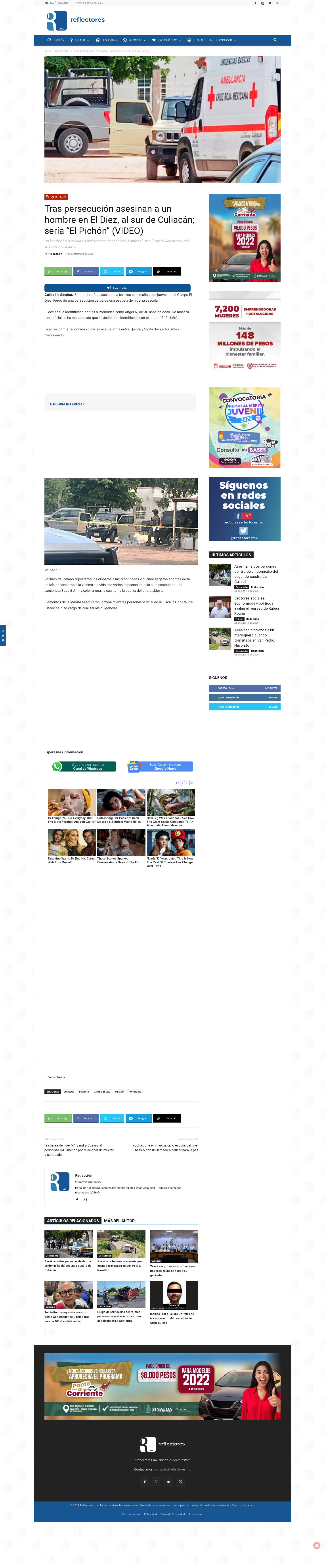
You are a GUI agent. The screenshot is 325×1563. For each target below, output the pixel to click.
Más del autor (119, 1220)
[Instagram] (262, 3)
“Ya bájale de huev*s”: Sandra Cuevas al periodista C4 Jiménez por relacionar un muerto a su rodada (79, 1150)
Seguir (273, 697)
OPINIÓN (59, 40)
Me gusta (271, 688)
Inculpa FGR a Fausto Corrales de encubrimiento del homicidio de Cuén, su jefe (172, 1318)
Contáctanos (197, 1514)
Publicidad (150, 1514)
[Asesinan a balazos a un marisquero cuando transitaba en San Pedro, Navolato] (121, 1244)
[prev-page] (47, 1331)
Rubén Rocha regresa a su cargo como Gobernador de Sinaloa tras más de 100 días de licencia (66, 1317)
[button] (275, 41)
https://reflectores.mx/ (88, 1181)
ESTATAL (80, 40)
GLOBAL (198, 40)
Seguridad (56, 197)
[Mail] (270, 3)
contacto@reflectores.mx (172, 1469)
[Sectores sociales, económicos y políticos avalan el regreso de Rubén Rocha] (220, 607)
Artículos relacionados (73, 1220)
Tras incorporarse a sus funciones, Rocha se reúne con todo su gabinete (173, 1271)
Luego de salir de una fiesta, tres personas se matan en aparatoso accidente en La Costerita (119, 1316)
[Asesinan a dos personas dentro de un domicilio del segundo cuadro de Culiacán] (68, 1244)
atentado (69, 1091)
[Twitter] (277, 3)
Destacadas (62, 51)
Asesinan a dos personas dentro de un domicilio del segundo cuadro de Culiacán (67, 1266)
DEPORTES (135, 40)
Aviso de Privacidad (173, 1514)
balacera (84, 1091)
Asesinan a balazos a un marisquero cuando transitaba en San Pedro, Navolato (120, 1266)
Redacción (56, 253)
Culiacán (156, 1260)
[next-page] (54, 1331)
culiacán (119, 1091)
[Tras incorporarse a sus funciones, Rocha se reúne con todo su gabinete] (174, 1246)
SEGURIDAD (109, 40)
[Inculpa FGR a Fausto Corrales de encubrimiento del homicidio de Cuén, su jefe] (174, 1295)
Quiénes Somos (130, 1514)
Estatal (239, 619)
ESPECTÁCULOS (168, 40)
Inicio (47, 51)
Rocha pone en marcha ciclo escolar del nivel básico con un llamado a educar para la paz (165, 1147)
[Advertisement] (194, 19)
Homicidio (135, 1091)
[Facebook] (255, 3)
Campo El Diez (102, 1091)
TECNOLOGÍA (224, 40)
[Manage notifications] (316, 1545)
